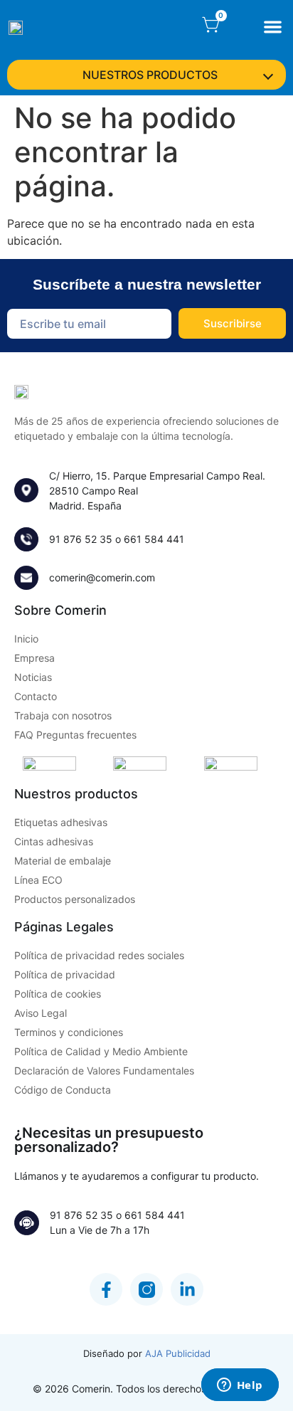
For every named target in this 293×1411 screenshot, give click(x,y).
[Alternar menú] (272, 26)
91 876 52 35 (80, 539)
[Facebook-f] (106, 1289)
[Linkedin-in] (187, 1289)
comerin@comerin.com (102, 577)
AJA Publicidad (178, 1353)
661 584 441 (154, 539)
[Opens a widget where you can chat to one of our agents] (240, 1386)
